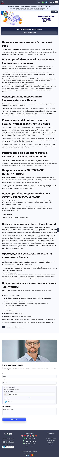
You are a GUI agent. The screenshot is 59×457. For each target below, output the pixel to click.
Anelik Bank (13, 273)
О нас (50, 444)
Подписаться (9, 446)
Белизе (27, 49)
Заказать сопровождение (29, 32)
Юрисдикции (51, 440)
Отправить (14, 419)
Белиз (13, 327)
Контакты (51, 442)
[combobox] (6, 394)
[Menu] (56, 2)
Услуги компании (51, 438)
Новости (51, 435)
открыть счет (8, 327)
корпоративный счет (20, 327)
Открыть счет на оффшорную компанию (14, 217)
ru (51, 2)
